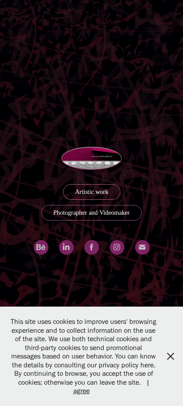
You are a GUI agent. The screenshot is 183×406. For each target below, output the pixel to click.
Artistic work (91, 192)
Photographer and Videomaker (91, 212)
